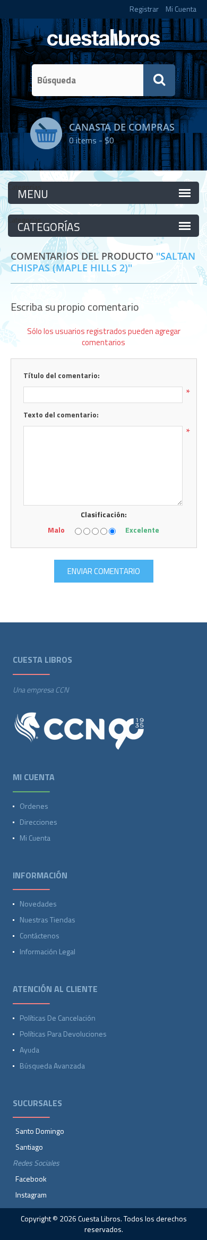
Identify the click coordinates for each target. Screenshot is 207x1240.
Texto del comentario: (61, 414)
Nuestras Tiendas (47, 919)
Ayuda (29, 1049)
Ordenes (34, 805)
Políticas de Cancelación (58, 1017)
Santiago (29, 1146)
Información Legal (47, 951)
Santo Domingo (39, 1130)
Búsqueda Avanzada (52, 1065)
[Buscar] (159, 80)
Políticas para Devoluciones (63, 1033)
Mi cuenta (35, 837)
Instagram (31, 1194)
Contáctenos (39, 935)
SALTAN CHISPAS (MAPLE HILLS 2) (103, 262)
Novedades (38, 903)
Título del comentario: (61, 375)
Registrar (144, 8)
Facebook (31, 1178)
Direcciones (38, 821)
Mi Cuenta (181, 8)
